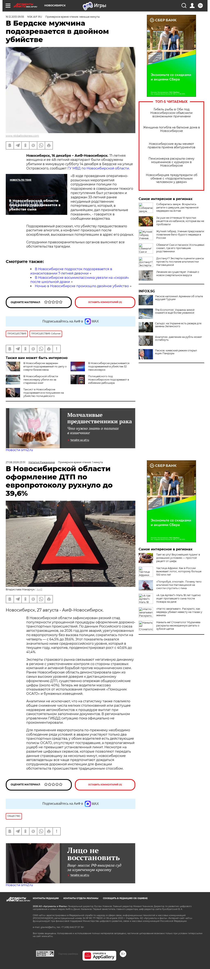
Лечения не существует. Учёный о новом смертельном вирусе (177, 273)
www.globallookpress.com (22, 135)
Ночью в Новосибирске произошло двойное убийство (82, 286)
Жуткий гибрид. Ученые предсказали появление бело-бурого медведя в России (180, 234)
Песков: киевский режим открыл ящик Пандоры (176, 352)
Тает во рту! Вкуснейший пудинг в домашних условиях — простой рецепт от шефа (178, 558)
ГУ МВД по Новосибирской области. (98, 168)
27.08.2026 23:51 (15, 462)
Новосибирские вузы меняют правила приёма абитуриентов (171, 145)
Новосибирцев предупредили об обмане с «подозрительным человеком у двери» (171, 178)
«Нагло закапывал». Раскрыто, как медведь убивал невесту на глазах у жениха (179, 612)
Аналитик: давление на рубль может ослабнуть (178, 338)
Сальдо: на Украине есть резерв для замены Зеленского (178, 325)
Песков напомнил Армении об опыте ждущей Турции (179, 298)
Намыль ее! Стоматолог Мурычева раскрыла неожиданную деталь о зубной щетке (178, 625)
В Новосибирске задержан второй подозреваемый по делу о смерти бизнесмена (45, 366)
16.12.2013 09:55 (15, 16)
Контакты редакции (46, 898)
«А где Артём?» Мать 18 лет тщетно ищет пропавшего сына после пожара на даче (178, 598)
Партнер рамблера (68, 954)
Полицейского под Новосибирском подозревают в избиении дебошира (108, 379)
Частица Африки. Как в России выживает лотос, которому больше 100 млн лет (178, 571)
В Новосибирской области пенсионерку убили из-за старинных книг (40, 379)
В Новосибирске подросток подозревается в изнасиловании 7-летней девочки (71, 271)
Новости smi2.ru (19, 450)
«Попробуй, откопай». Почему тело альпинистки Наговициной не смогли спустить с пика (179, 585)
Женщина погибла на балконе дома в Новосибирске (171, 129)
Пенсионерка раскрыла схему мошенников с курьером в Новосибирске (171, 162)
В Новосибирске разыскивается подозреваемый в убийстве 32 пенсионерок (108, 366)
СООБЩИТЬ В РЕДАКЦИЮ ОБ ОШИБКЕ (125, 898)
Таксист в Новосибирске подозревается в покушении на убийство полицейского (43, 393)
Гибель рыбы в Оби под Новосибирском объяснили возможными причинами (171, 113)
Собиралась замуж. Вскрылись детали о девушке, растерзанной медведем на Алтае (177, 207)
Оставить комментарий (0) (105, 302)
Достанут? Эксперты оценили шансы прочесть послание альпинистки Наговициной (180, 261)
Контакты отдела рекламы (80, 898)
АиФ (39, 589)
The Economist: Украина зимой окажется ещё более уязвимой (174, 311)
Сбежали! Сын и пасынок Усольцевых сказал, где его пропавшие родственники (180, 248)
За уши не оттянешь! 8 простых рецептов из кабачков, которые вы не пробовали (180, 221)
